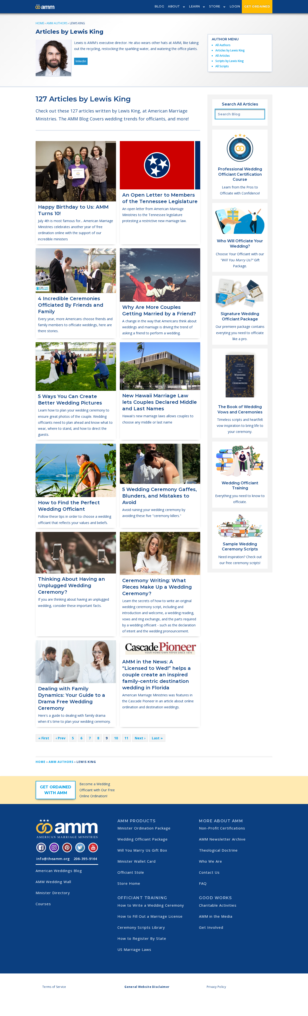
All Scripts (222, 66)
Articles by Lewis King (230, 50)
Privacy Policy (216, 987)
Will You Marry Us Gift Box (142, 850)
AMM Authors (56, 23)
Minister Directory (53, 892)
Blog (159, 6)
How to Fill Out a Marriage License (150, 916)
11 (126, 738)
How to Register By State (141, 938)
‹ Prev (60, 738)
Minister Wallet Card (136, 861)
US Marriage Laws (134, 949)
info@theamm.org (53, 858)
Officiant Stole (130, 872)
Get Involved (211, 927)
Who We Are (210, 861)
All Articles (222, 56)
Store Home (128, 883)
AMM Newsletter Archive (222, 839)
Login (235, 6)
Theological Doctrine (218, 850)
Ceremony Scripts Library (141, 927)
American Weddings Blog (59, 870)
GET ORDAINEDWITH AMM (55, 790)
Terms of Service (54, 987)
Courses (43, 903)
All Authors (223, 45)
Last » (157, 738)
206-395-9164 (85, 858)
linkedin (81, 61)
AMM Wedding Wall (53, 881)
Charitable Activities (218, 905)
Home (40, 23)
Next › (140, 738)
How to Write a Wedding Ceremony (150, 905)
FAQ (203, 883)
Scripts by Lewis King (229, 61)
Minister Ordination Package (144, 828)
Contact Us (209, 872)
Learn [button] (194, 6)
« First (43, 738)
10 (116, 738)
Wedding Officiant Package (142, 839)
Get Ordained (257, 6)
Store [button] (214, 6)
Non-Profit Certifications (222, 828)
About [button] (174, 6)
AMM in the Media (215, 916)
